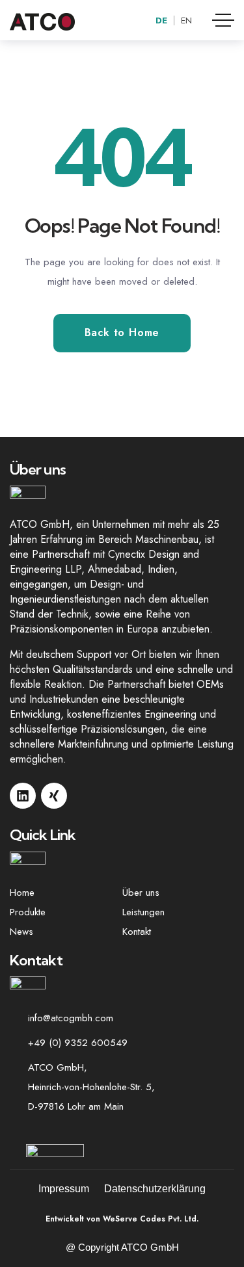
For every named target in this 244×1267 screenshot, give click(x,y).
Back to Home (122, 332)
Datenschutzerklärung (155, 1188)
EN (186, 20)
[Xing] (54, 796)
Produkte (28, 912)
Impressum (63, 1188)
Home (22, 892)
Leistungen (143, 912)
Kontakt (136, 931)
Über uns (140, 892)
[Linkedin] (23, 796)
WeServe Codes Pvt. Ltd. (149, 1219)
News (21, 931)
